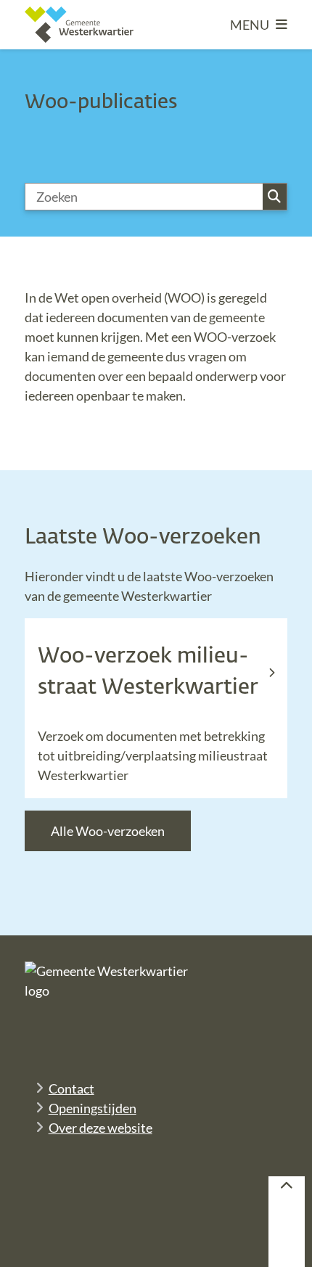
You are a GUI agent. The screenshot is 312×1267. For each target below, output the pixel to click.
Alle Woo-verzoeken (108, 831)
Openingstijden (92, 1108)
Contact (71, 1088)
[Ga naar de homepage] (79, 25)
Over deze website (100, 1128)
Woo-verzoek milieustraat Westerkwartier (148, 672)
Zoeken (275, 197)
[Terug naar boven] (286, 1221)
